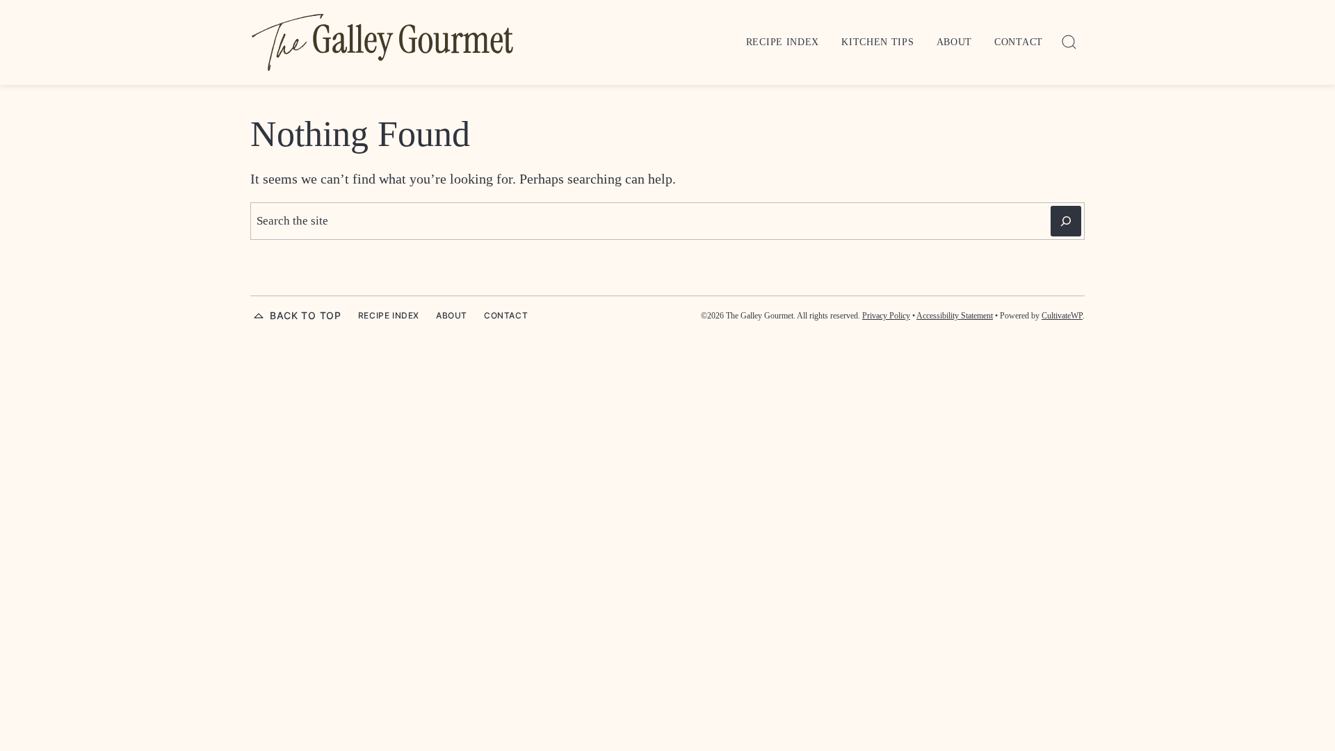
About (955, 42)
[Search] (1069, 42)
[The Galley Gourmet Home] (382, 42)
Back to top (305, 315)
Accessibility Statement (954, 316)
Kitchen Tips (877, 42)
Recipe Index (782, 42)
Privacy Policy (886, 316)
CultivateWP (1062, 316)
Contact (1018, 42)
